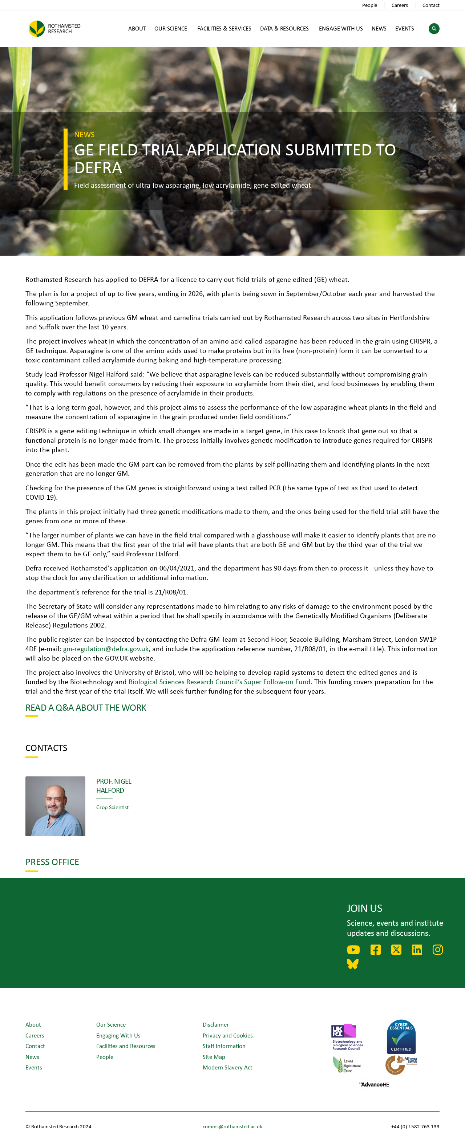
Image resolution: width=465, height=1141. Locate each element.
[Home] (54, 28)
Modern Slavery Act (227, 1067)
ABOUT (137, 28)
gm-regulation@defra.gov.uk (106, 648)
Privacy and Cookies (228, 1035)
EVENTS (404, 28)
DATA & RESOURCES (284, 28)
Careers (400, 5)
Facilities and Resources (125, 1045)
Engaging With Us (118, 1035)
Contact (431, 5)
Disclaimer (216, 1024)
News (32, 1056)
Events (33, 1067)
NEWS (379, 28)
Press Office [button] (52, 861)
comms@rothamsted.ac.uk (232, 1126)
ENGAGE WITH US (341, 28)
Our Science (111, 1024)
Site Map (214, 1056)
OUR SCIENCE (170, 28)
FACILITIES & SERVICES (224, 28)
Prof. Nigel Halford (113, 785)
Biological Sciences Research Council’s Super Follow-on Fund (220, 681)
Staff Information (224, 1045)
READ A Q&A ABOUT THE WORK (85, 706)
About (33, 1024)
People (369, 5)
